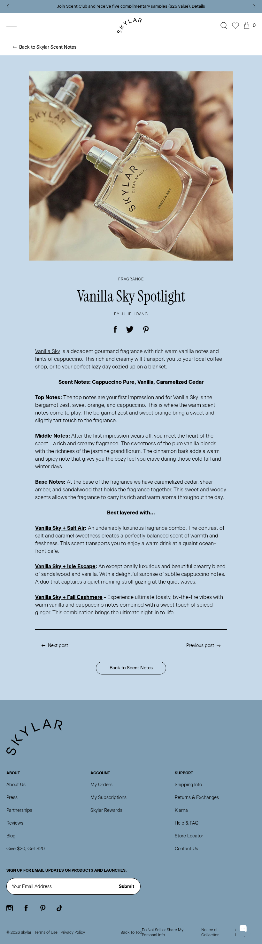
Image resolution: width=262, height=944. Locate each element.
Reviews (14, 823)
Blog (10, 836)
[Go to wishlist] (235, 25)
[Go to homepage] (131, 26)
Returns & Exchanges (197, 797)
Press (12, 797)
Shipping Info (188, 784)
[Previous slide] (7, 6)
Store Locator (189, 836)
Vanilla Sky (47, 351)
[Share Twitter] (130, 329)
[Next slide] (254, 6)
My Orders (101, 784)
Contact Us (186, 848)
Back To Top (131, 932)
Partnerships (19, 810)
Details (198, 6)
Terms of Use (46, 932)
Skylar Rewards (106, 810)
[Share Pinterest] (146, 329)
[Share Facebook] (115, 329)
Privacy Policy (73, 932)
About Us (16, 784)
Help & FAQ (186, 823)
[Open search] (224, 25)
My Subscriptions (108, 797)
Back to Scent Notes (131, 668)
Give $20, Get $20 (25, 848)
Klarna (181, 810)
